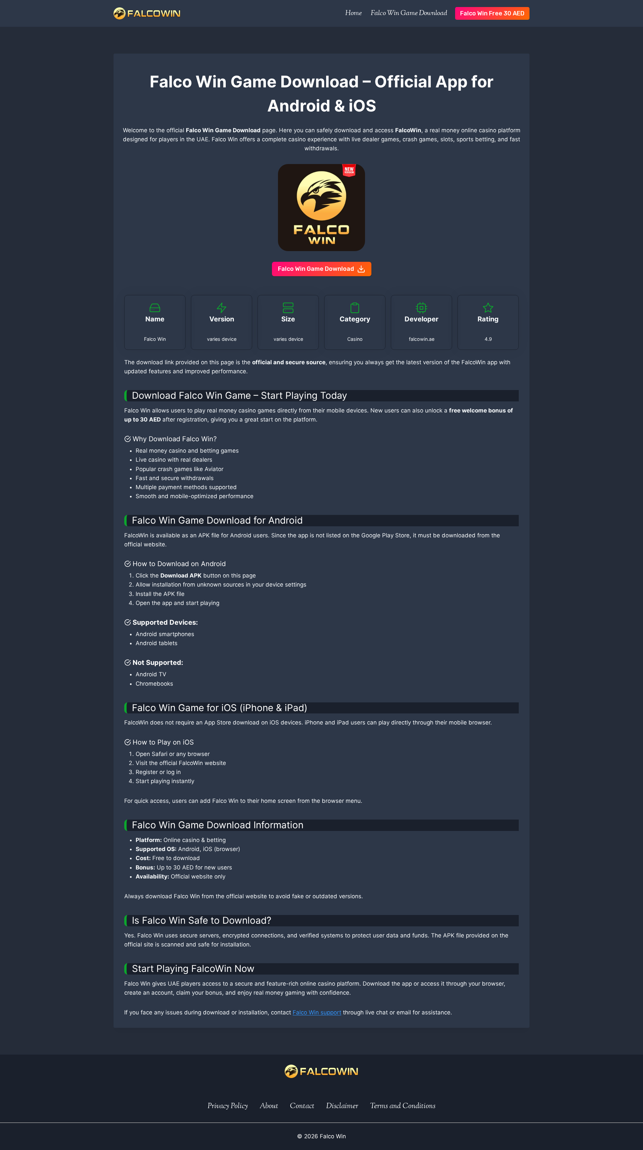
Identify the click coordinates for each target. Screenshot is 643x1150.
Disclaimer (342, 1106)
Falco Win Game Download (409, 13)
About (269, 1106)
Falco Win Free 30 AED (492, 13)
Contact (302, 1106)
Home (353, 13)
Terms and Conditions (402, 1106)
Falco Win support (317, 1012)
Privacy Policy (228, 1106)
